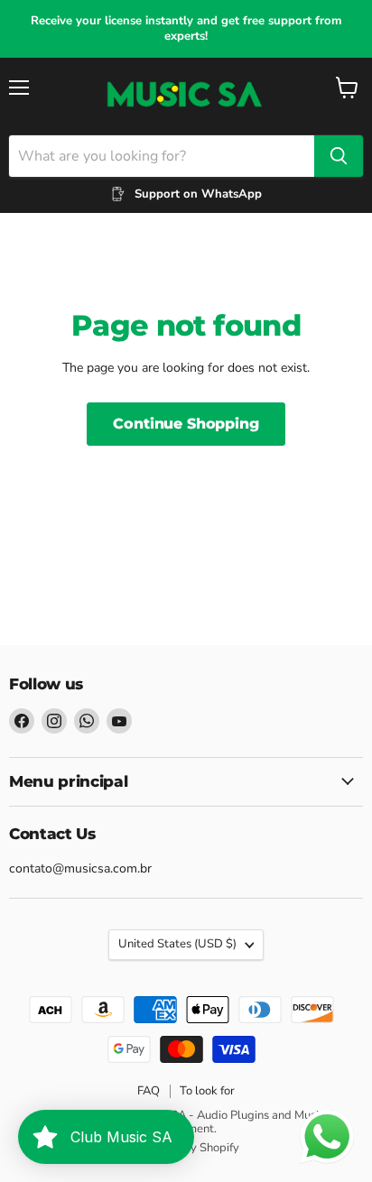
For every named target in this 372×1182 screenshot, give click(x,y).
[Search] (338, 156)
